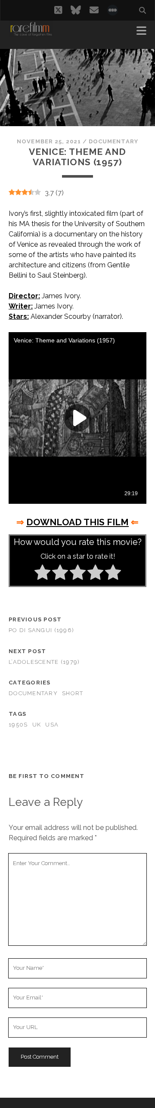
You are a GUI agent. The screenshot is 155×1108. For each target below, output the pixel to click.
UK (36, 724)
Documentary (113, 141)
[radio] (42, 573)
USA (52, 724)
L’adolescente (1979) (44, 662)
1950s (18, 724)
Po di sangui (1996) (41, 630)
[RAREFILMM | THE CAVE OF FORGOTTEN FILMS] (31, 33)
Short (72, 693)
